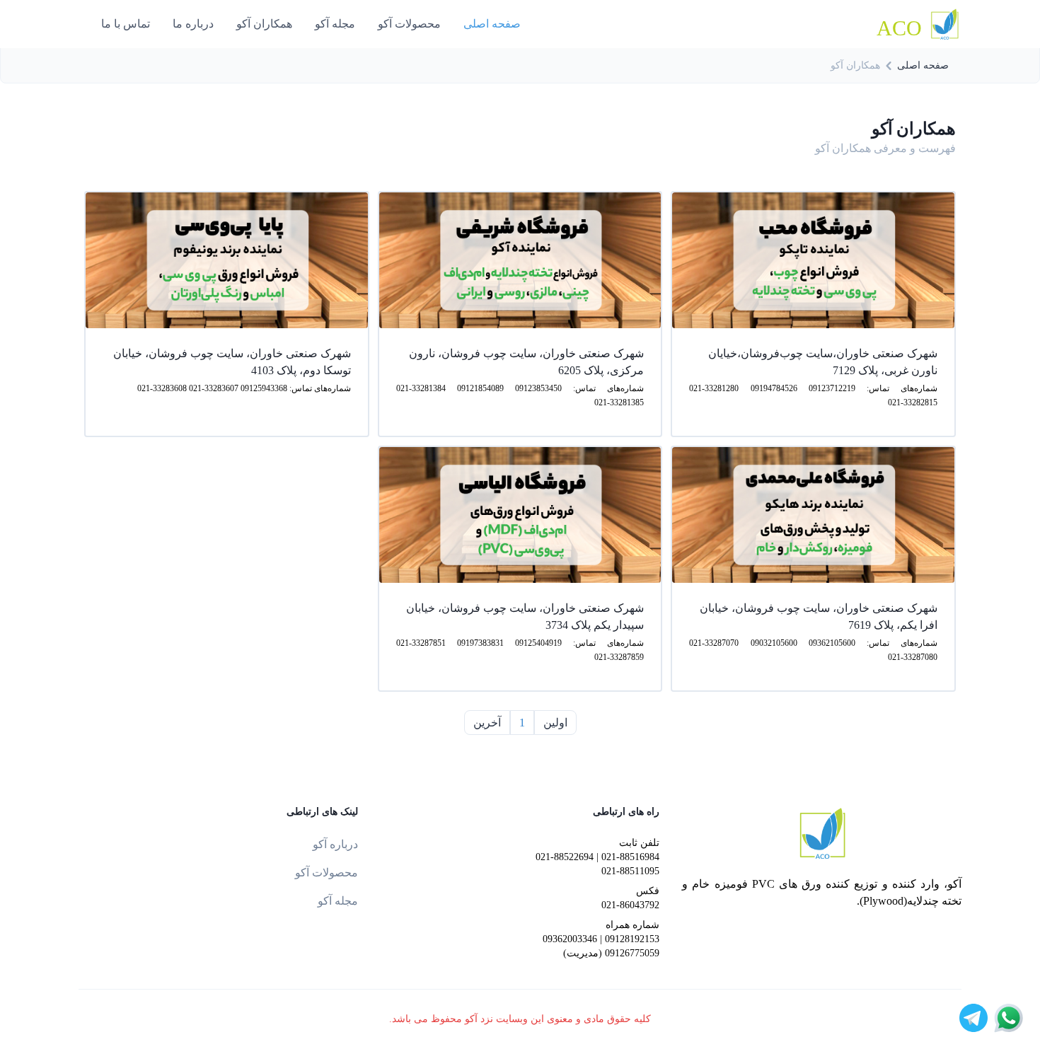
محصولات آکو (409, 24)
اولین (555, 723)
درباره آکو (335, 844)
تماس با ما (125, 24)
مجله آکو (335, 24)
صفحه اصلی (492, 24)
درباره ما (193, 24)
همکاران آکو (264, 24)
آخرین (487, 723)
